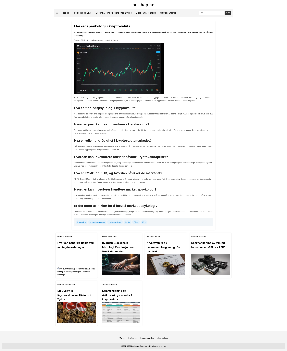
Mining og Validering (64, 236)
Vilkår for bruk (162, 338)
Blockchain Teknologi (146, 13)
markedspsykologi (115, 222)
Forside (65, 13)
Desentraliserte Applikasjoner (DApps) (114, 13)
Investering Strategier (109, 284)
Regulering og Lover (82, 13)
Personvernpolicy (147, 338)
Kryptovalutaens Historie (66, 284)
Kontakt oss (132, 338)
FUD (144, 222)
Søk (228, 13)
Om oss (122, 338)
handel (127, 222)
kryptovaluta (81, 222)
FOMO (136, 222)
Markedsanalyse (168, 13)
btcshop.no (143, 4)
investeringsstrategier (97, 222)
